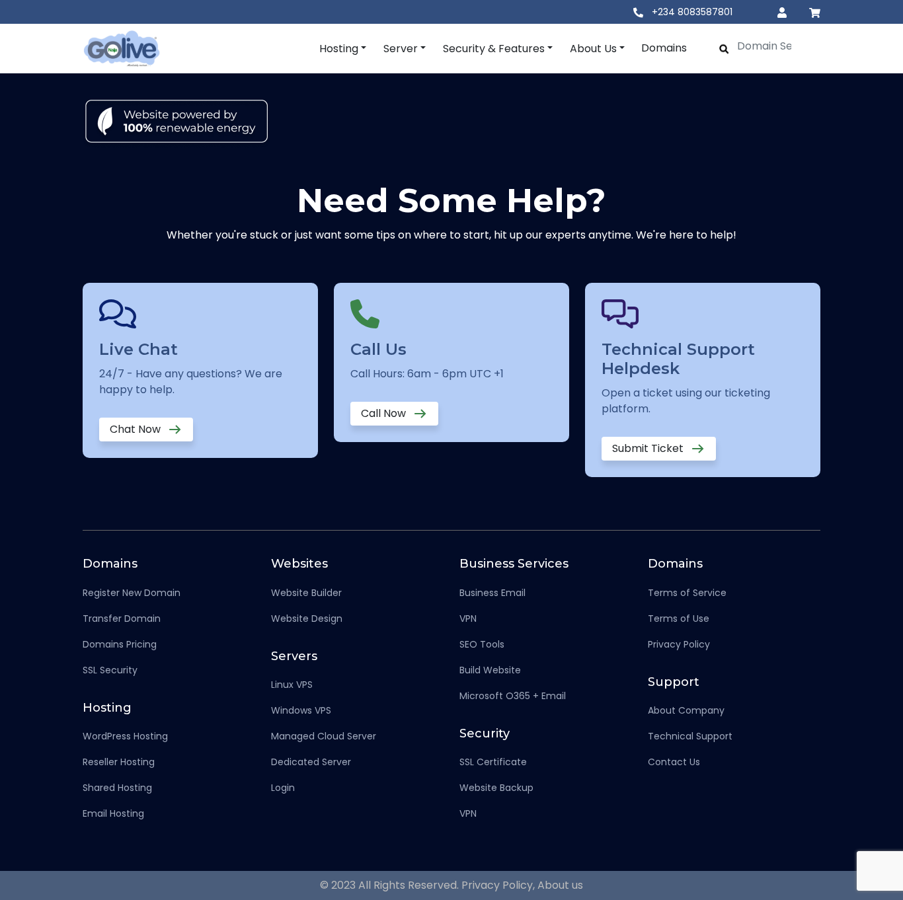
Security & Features (494, 48)
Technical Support (690, 736)
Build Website (490, 670)
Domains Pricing (120, 644)
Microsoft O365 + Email (512, 695)
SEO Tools (481, 644)
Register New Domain (131, 592)
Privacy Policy (679, 644)
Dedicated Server (311, 762)
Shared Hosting (117, 787)
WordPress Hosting (125, 736)
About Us (593, 48)
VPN (468, 618)
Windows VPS (301, 710)
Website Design (306, 618)
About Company (686, 710)
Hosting (338, 48)
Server (400, 48)
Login (283, 787)
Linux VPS (292, 684)
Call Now (385, 413)
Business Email (492, 592)
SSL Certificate (493, 762)
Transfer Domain (122, 618)
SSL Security (110, 670)
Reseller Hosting (119, 762)
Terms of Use (678, 618)
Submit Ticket (649, 448)
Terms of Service (687, 592)
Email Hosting (113, 813)
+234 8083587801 (690, 12)
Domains (664, 48)
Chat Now (136, 429)
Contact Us (674, 762)
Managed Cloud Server (323, 736)
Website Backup (496, 787)
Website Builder (306, 592)
